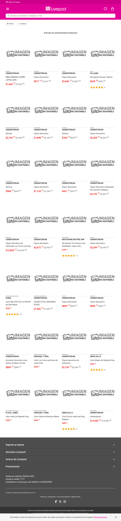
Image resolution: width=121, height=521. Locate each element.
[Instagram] (64, 501)
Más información (100, 517)
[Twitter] (60, 501)
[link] (18, 62)
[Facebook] (56, 501)
